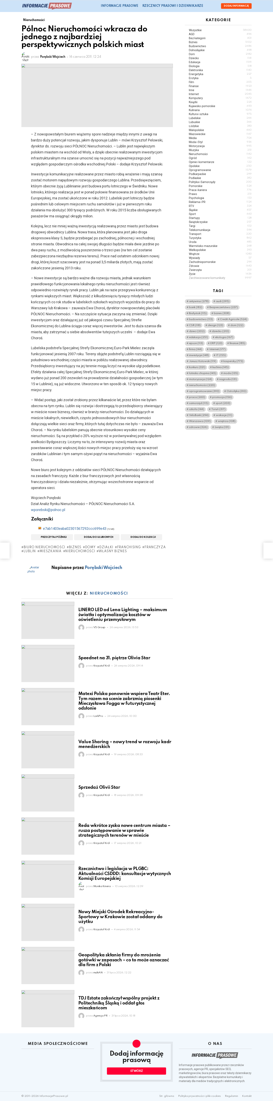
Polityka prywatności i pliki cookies (199, 1096)
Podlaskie (220, 178)
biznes (75, 547)
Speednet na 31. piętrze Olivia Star (114, 658)
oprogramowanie (204, 391)
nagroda (228, 379)
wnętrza (226, 421)
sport (223, 403)
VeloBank (199, 415)
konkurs (197, 367)
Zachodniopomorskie (220, 262)
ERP (216, 343)
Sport (220, 214)
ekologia (224, 337)
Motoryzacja (220, 146)
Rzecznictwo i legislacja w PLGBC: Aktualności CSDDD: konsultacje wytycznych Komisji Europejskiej (124, 874)
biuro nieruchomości (44, 547)
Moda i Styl (220, 142)
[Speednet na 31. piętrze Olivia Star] (47, 663)
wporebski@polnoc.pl (48, 510)
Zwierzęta (220, 270)
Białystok (198, 313)
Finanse (220, 86)
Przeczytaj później (54, 537)
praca (197, 397)
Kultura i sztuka (220, 114)
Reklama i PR (220, 202)
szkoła (196, 409)
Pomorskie (220, 186)
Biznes (220, 42)
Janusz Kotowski (202, 361)
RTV (220, 206)
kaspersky (233, 361)
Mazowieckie (220, 134)
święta (222, 427)
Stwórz (136, 1071)
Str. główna (166, 1096)
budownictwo (201, 319)
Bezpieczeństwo (223, 307)
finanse (237, 343)
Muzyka (220, 150)
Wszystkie (220, 30)
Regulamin (231, 1096)
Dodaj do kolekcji (143, 537)
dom (236, 325)
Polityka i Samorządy (220, 182)
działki (106, 547)
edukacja (198, 337)
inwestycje (199, 355)
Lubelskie (220, 118)
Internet (220, 94)
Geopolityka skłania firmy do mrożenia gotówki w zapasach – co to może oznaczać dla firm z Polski (123, 960)
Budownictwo (220, 46)
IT (221, 355)
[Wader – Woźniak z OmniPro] (5, 551)
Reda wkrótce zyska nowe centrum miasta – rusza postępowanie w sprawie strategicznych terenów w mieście (124, 830)
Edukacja (220, 62)
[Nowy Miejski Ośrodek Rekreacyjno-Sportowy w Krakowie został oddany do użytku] (47, 922)
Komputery (220, 98)
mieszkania (51, 551)
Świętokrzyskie (220, 222)
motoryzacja (200, 379)
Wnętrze (220, 254)
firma (195, 349)
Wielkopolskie (220, 250)
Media (220, 138)
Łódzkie (220, 126)
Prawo (220, 194)
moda (230, 373)
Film (220, 82)
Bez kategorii (220, 38)
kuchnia (220, 367)
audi (222, 301)
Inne (220, 90)
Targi (220, 226)
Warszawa (200, 421)
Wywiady (220, 258)
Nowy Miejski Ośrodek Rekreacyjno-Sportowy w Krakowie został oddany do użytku (120, 917)
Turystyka (220, 238)
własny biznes (113, 551)
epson (196, 343)
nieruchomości (80, 551)
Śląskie (220, 210)
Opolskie (220, 166)
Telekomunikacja (220, 230)
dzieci (197, 331)
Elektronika (220, 70)
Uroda (220, 242)
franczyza (155, 547)
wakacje (224, 415)
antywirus (199, 301)
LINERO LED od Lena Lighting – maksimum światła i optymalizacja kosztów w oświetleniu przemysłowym (122, 615)
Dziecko (220, 58)
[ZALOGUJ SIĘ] (214, 6)
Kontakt (247, 1096)
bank (195, 307)
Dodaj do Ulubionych (98, 537)
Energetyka (220, 74)
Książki (220, 102)
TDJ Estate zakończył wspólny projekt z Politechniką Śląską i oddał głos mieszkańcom (118, 1003)
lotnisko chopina (202, 373)
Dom (220, 54)
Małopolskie (220, 130)
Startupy (220, 218)
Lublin (30, 551)
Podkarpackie (220, 174)
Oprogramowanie (220, 170)
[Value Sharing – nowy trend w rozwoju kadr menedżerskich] (47, 749)
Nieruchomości (109, 593)
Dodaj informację (236, 6)
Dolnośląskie (220, 50)
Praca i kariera (220, 190)
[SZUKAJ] (208, 6)
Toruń (218, 409)
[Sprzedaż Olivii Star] (47, 793)
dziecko (220, 331)
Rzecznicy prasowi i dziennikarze (172, 6)
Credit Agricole (233, 319)
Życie (220, 273)
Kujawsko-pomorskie (220, 106)
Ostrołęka (236, 391)
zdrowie (198, 427)
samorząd (198, 403)
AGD (220, 34)
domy (90, 547)
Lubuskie (220, 122)
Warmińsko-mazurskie (220, 246)
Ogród (220, 158)
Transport (220, 234)
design (215, 325)
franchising (129, 547)
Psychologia (220, 198)
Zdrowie (220, 266)
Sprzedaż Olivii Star (99, 787)
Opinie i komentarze (220, 162)
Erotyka (220, 78)
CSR (195, 325)
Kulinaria (220, 110)
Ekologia (220, 66)
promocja (222, 397)
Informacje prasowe (119, 6)
